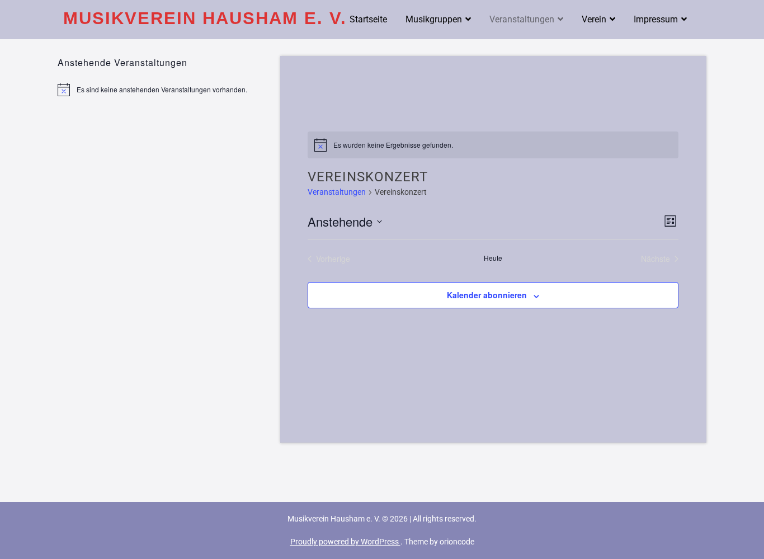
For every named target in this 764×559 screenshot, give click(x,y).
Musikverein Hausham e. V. (205, 18)
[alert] (160, 89)
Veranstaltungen (521, 19)
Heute (493, 257)
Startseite (368, 19)
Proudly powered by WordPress (345, 541)
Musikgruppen (433, 19)
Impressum (656, 19)
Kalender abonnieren (487, 294)
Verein (594, 19)
